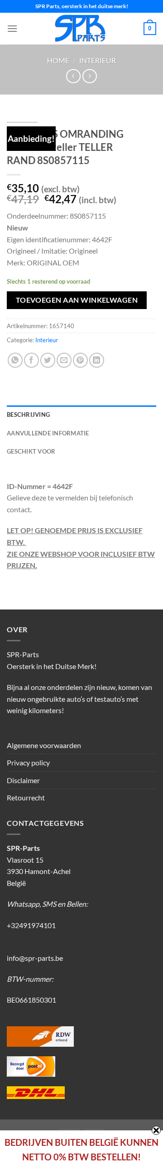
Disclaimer (23, 780)
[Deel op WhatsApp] (15, 360)
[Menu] (12, 28)
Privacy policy (28, 762)
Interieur (97, 60)
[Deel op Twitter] (47, 360)
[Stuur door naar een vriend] (64, 360)
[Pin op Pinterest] (80, 360)
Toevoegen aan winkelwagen (77, 300)
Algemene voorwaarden (44, 745)
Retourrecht (26, 797)
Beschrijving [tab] (28, 414)
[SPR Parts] (80, 29)
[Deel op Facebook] (31, 360)
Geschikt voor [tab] (31, 451)
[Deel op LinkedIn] (96, 360)
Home (58, 60)
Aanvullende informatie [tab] (48, 433)
